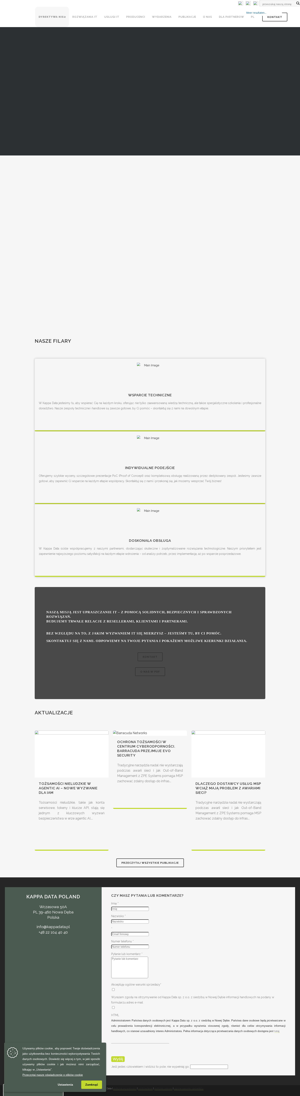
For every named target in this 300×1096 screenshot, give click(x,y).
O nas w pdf (150, 671)
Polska (53, 917)
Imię (115, 903)
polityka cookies (163, 1088)
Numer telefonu (122, 941)
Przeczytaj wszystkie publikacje (150, 862)
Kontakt (274, 17)
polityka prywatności (124, 1088)
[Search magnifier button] (298, 3)
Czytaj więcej (150, 195)
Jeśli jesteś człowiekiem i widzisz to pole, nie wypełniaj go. (150, 1066)
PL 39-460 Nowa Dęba (53, 912)
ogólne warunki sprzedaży (188, 1088)
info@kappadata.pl (53, 926)
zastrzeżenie (145, 1088)
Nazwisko (118, 916)
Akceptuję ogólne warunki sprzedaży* (136, 984)
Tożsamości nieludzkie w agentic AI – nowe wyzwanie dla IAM (68, 788)
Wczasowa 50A (53, 906)
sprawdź (150, 294)
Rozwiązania (150, 172)
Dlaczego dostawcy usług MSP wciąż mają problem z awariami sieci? (228, 788)
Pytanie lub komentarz (126, 954)
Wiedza (150, 223)
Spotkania (150, 270)
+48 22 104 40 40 (53, 932)
